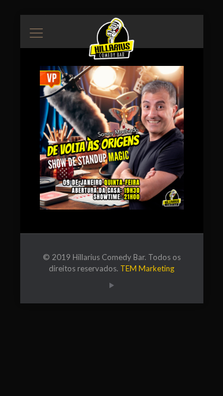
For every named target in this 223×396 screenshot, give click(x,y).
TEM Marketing (147, 268)
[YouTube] (111, 285)
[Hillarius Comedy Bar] (111, 30)
